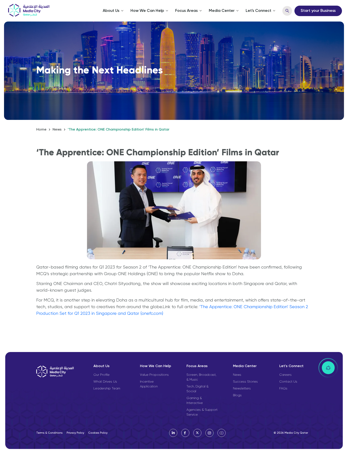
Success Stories (245, 381)
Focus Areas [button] (186, 11)
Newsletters (242, 388)
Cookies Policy (98, 432)
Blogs (237, 395)
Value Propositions (154, 375)
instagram (209, 433)
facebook (185, 433)
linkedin (173, 433)
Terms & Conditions (49, 432)
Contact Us (288, 381)
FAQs (283, 388)
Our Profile (101, 375)
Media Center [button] (222, 11)
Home (41, 129)
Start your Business (318, 11)
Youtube (222, 433)
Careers (285, 375)
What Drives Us (105, 381)
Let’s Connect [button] (258, 11)
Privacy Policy (75, 432)
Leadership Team (106, 388)
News (57, 129)
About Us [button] (111, 11)
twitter (197, 433)
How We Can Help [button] (147, 11)
